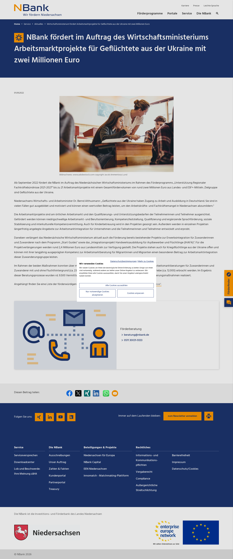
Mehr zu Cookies (146, 261)
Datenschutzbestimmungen (123, 261)
